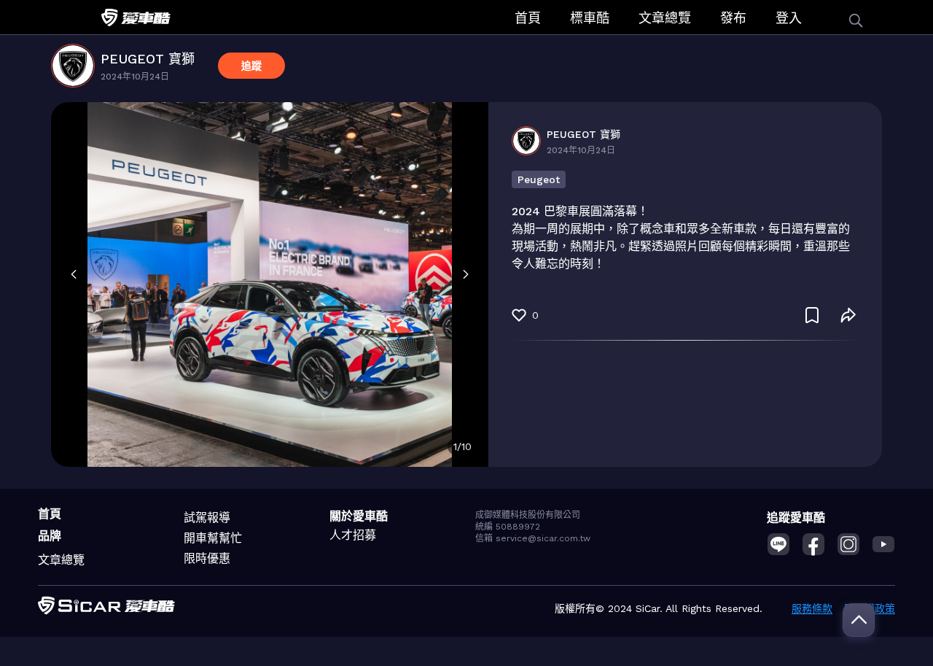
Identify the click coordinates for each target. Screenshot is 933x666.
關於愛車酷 (358, 516)
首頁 (528, 18)
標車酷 (589, 18)
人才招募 (352, 535)
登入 (789, 18)
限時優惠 (207, 558)
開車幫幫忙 (213, 538)
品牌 (49, 536)
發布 (733, 18)
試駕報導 (207, 517)
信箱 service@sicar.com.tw (532, 538)
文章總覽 (665, 18)
